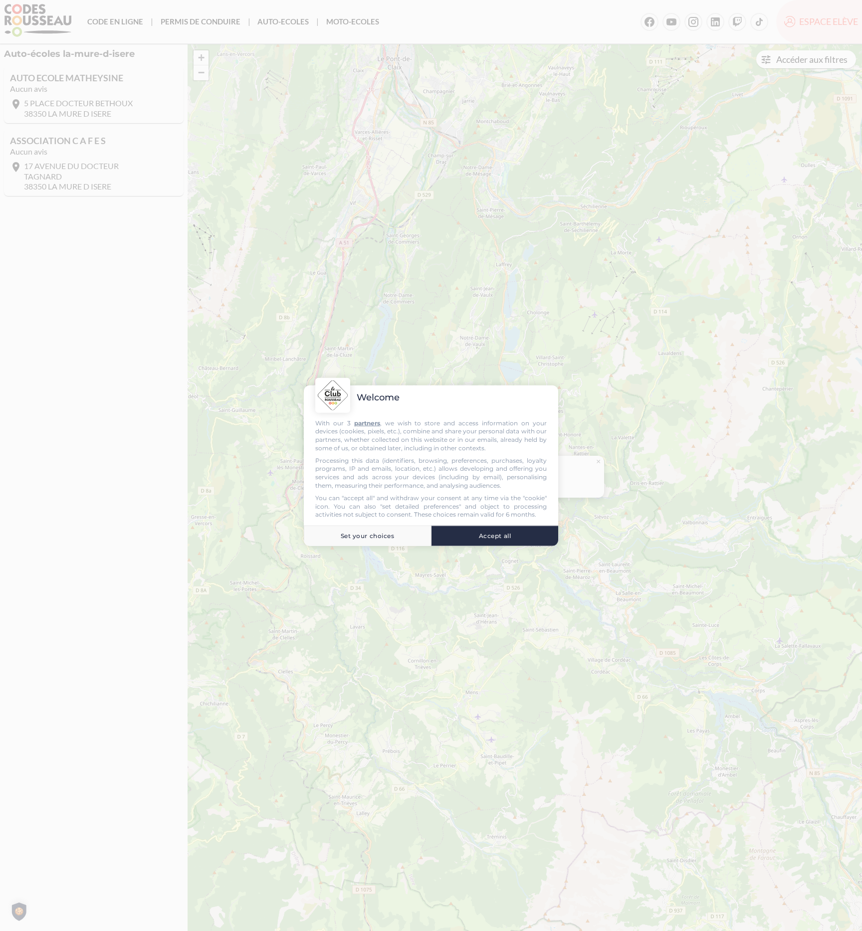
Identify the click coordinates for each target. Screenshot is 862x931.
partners (367, 422)
